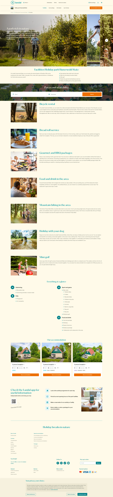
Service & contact (62, 2)
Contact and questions (15, 470)
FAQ (15, 461)
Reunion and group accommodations (40, 440)
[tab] (43, 40)
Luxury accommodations (38, 437)
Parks (12, 12)
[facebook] (57, 464)
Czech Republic (13, 453)
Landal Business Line (60, 470)
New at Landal (13, 433)
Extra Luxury (36, 445)
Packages (35, 443)
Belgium (12, 449)
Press (35, 472)
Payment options (14, 474)
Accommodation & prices (96, 7)
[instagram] (61, 464)
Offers (55, 2)
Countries (12, 438)
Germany (12, 444)
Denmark (12, 447)
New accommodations (38, 439)
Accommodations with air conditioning (41, 435)
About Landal (36, 470)
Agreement (13, 472)
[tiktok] (65, 464)
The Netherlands (14, 440)
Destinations (49, 2)
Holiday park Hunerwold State (21, 12)
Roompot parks (13, 435)
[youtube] (68, 464)
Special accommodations (38, 433)
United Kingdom (14, 445)
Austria (12, 442)
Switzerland (13, 451)
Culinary (35, 447)
